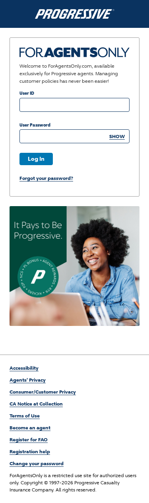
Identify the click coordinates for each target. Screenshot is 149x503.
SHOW (117, 136)
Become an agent (30, 428)
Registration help (30, 451)
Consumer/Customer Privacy (43, 392)
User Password (34, 125)
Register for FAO (29, 440)
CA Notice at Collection (36, 404)
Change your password (37, 463)
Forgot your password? (46, 178)
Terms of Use (25, 416)
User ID (26, 93)
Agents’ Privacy (28, 380)
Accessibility (24, 368)
